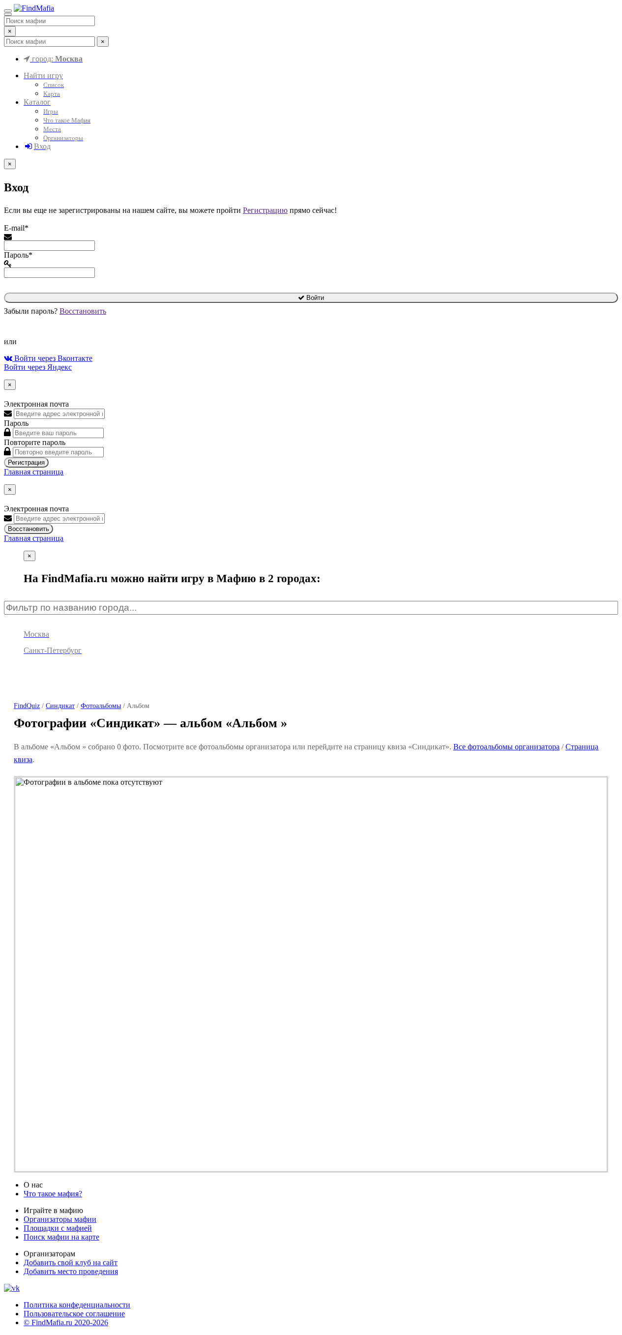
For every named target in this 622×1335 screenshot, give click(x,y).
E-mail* (16, 228)
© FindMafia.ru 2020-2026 (66, 1322)
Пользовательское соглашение (74, 1313)
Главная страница (33, 472)
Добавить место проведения (71, 1271)
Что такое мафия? (53, 1193)
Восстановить (82, 311)
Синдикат (60, 706)
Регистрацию (265, 210)
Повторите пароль (34, 442)
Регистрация (26, 462)
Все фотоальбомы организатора (506, 746)
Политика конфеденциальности (77, 1305)
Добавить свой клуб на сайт (71, 1262)
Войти (314, 297)
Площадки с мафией (58, 1228)
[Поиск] (8, 14)
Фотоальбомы (101, 706)
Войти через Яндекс (38, 367)
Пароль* (18, 255)
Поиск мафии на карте (61, 1237)
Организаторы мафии (60, 1219)
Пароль (16, 423)
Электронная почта (36, 404)
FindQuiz (27, 706)
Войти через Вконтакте (52, 358)
